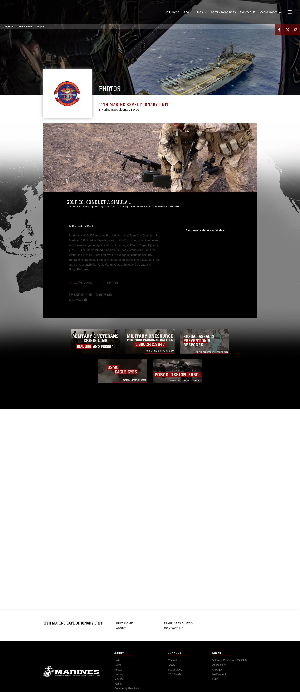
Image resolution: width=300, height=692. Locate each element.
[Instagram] (296, 29)
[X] (287, 29)
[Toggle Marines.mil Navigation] (290, 12)
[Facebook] (279, 29)
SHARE (112, 277)
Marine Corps (71, 671)
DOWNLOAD (82, 277)
